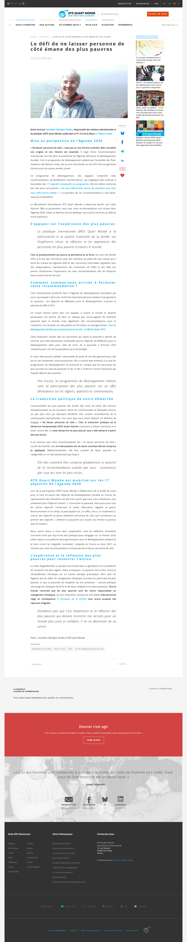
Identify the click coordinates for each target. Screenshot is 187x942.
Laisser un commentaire (160, 689)
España (30, 848)
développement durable (41, 649)
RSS (126, 907)
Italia (10, 857)
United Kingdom (33, 867)
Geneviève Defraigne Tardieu (59, 129)
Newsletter (70, 907)
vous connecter (34, 697)
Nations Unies (59, 649)
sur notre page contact (122, 860)
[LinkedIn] (23, 4)
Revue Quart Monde (61, 858)
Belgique (11, 843)
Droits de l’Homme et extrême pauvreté (69, 882)
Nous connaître (57, 931)
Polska (29, 862)
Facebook (91, 907)
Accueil (34, 37)
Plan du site (132, 931)
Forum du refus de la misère (64, 853)
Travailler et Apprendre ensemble (66, 863)
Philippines (12, 862)
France (11, 853)
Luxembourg (32, 857)
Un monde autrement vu (63, 872)
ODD (70, 649)
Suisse (10, 867)
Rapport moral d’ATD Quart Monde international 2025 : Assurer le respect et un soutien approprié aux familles (149, 141)
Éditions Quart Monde (62, 843)
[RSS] (19, 4)
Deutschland (13, 848)
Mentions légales (90, 931)
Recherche (168, 25)
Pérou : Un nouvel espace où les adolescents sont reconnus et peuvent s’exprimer (149, 85)
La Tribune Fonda (103, 133)
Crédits (73, 931)
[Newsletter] (8, 4)
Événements (125, 25)
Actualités (44, 37)
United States (13, 871)
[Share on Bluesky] (122, 133)
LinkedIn (142, 907)
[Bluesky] (16, 4)
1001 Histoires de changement (65, 867)
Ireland (30, 853)
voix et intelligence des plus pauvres (89, 649)
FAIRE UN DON (157, 14)
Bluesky (110, 907)
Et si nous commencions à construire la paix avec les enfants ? (148, 60)
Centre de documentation (63, 848)
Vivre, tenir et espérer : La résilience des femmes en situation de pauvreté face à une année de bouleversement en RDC (150, 112)
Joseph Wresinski (59, 877)
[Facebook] (12, 4)
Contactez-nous (113, 931)
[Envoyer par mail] (122, 151)
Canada (30, 843)
